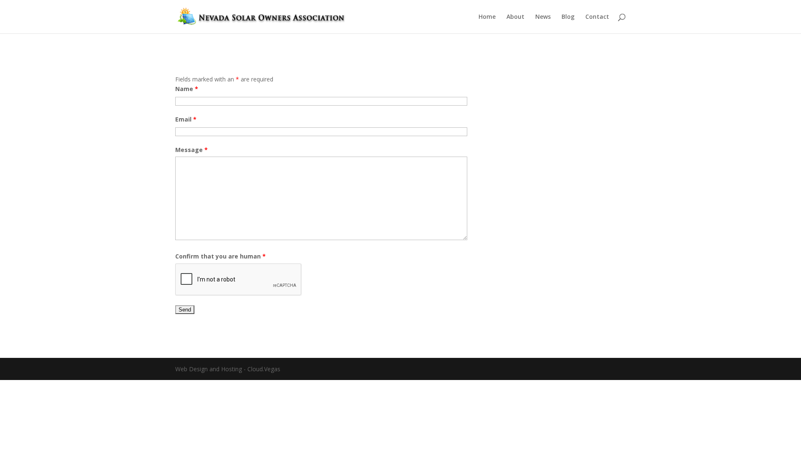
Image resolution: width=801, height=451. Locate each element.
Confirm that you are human (220, 256)
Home (487, 17)
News (543, 17)
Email (185, 119)
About (515, 17)
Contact (597, 17)
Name (186, 89)
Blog (568, 17)
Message (191, 150)
